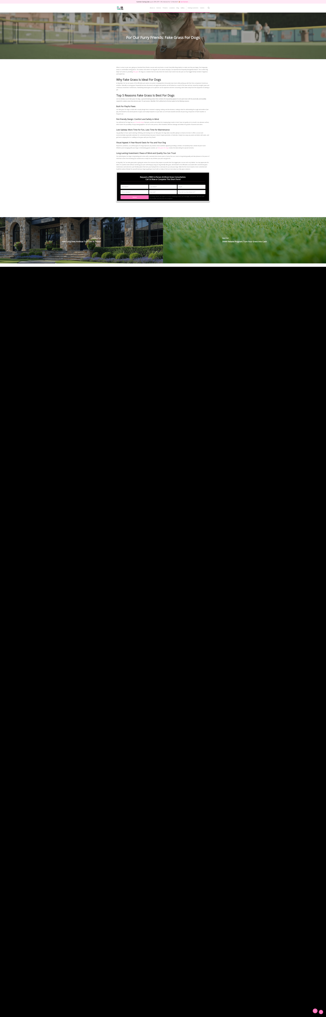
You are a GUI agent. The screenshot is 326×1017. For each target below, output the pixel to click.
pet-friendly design (139, 122)
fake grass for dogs (163, 148)
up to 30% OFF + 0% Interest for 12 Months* (163, 2)
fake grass (136, 72)
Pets (163, 33)
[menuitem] (152, 8)
